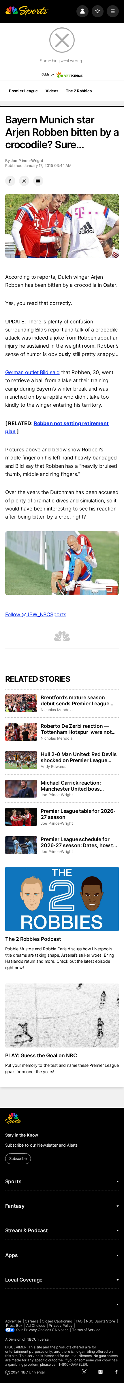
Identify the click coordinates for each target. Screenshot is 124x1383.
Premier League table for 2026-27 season (78, 814)
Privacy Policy (61, 1325)
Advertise (13, 1321)
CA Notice (60, 1330)
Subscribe (18, 1158)
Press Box (14, 1325)
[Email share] (38, 181)
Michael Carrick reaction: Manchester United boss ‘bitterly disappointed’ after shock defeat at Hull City (73, 786)
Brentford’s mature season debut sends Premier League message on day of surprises (75, 700)
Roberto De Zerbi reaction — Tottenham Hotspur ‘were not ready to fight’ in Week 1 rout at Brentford (78, 729)
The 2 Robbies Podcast (33, 939)
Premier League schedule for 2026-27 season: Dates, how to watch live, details (78, 842)
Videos (52, 90)
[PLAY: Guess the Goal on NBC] (62, 1015)
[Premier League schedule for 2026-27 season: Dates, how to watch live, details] (21, 845)
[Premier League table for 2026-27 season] (21, 817)
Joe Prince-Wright (27, 160)
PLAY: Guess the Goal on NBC (41, 1055)
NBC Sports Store (100, 1321)
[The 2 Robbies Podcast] (62, 899)
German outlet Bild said (32, 372)
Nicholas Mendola (56, 709)
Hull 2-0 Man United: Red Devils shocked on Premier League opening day (79, 757)
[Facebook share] (10, 181)
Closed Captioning (57, 1321)
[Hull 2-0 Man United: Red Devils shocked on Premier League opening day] (21, 760)
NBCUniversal (38, 1339)
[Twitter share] (24, 181)
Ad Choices (35, 1325)
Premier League (23, 90)
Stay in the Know (21, 1135)
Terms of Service (86, 1330)
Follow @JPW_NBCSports (35, 614)
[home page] (26, 11)
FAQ (79, 1321)
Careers (31, 1321)
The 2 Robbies (78, 90)
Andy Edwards (53, 766)
